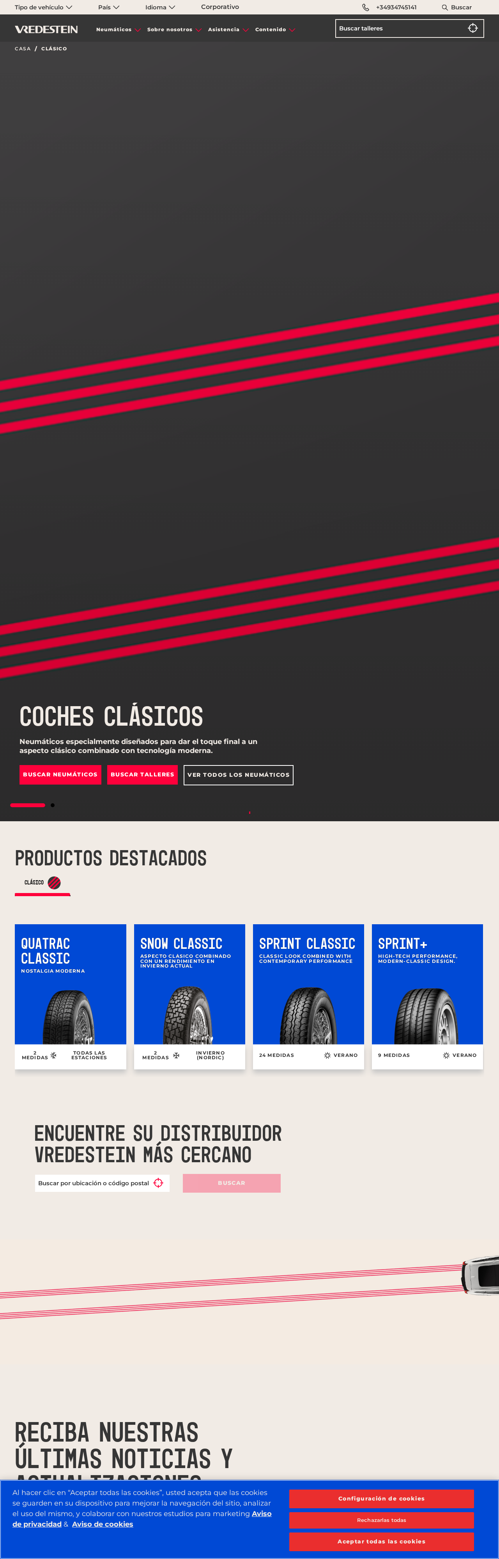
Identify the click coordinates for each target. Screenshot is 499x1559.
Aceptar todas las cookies (382, 1541)
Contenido (270, 29)
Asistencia (224, 29)
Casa (23, 48)
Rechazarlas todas (381, 1520)
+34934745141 (396, 7)
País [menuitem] (105, 7)
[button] (27, 805)
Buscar (461, 7)
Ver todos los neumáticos (239, 774)
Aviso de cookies (102, 1524)
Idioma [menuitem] (156, 7)
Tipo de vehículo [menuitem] (40, 7)
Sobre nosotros (170, 29)
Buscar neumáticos (60, 774)
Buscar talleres (143, 774)
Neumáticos (114, 29)
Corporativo (220, 7)
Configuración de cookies (381, 1498)
